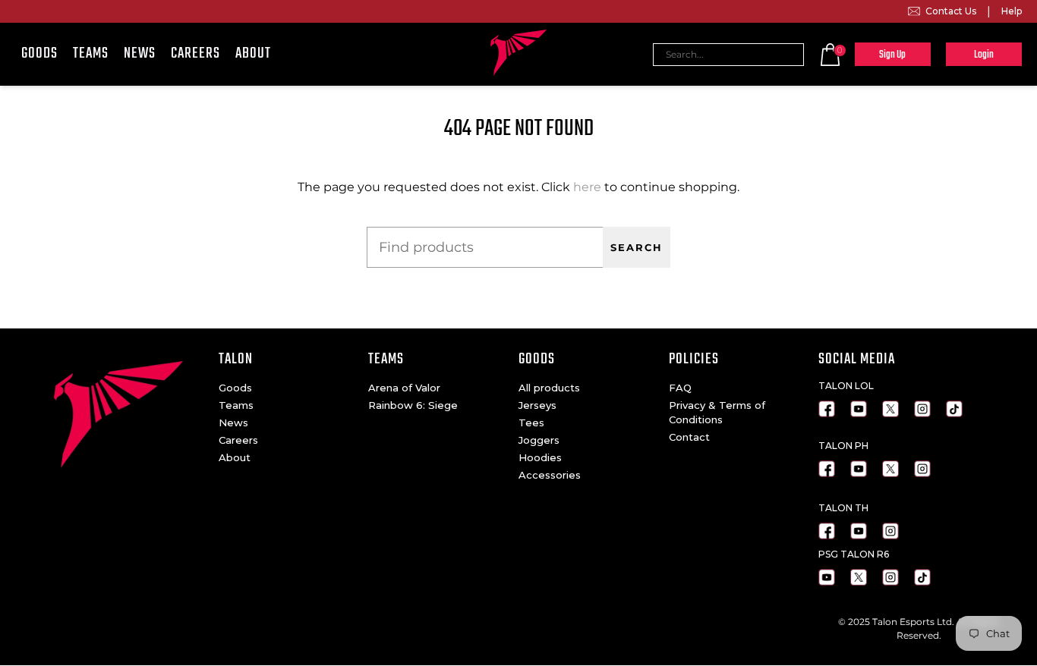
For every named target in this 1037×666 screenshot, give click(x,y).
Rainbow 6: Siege (413, 405)
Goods (39, 53)
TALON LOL (846, 385)
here (587, 187)
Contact (689, 437)
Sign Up (892, 55)
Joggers (538, 440)
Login (984, 55)
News (140, 53)
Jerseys (537, 405)
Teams (91, 53)
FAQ (680, 388)
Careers (195, 53)
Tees (531, 422)
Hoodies (540, 457)
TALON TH (843, 508)
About (253, 53)
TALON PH (843, 445)
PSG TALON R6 (853, 554)
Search (636, 247)
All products (549, 388)
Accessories (549, 475)
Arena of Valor (404, 388)
